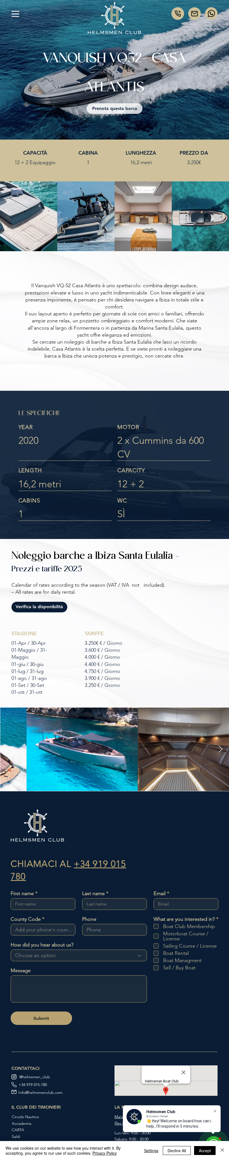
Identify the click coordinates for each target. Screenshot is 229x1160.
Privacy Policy (104, 1153)
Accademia (21, 1123)
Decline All (177, 1150)
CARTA (18, 1129)
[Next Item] (220, 749)
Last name (93, 893)
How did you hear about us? (42, 944)
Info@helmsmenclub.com (40, 1092)
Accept (205, 1150)
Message (21, 970)
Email (160, 893)
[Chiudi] (222, 1150)
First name (22, 893)
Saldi (16, 1136)
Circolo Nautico (25, 1116)
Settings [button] (151, 1150)
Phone (89, 919)
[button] (15, 14)
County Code (26, 919)
